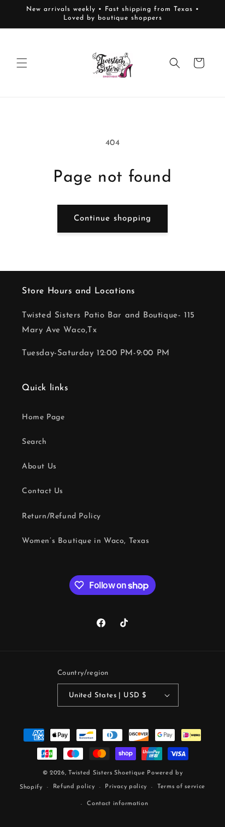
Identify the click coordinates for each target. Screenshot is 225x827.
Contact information (117, 804)
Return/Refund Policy (61, 516)
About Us (39, 466)
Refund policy (74, 787)
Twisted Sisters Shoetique (106, 773)
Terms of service (181, 787)
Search (34, 442)
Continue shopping (112, 219)
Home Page (43, 417)
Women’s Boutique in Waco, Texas (86, 541)
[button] (22, 63)
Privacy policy (126, 787)
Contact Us (42, 491)
